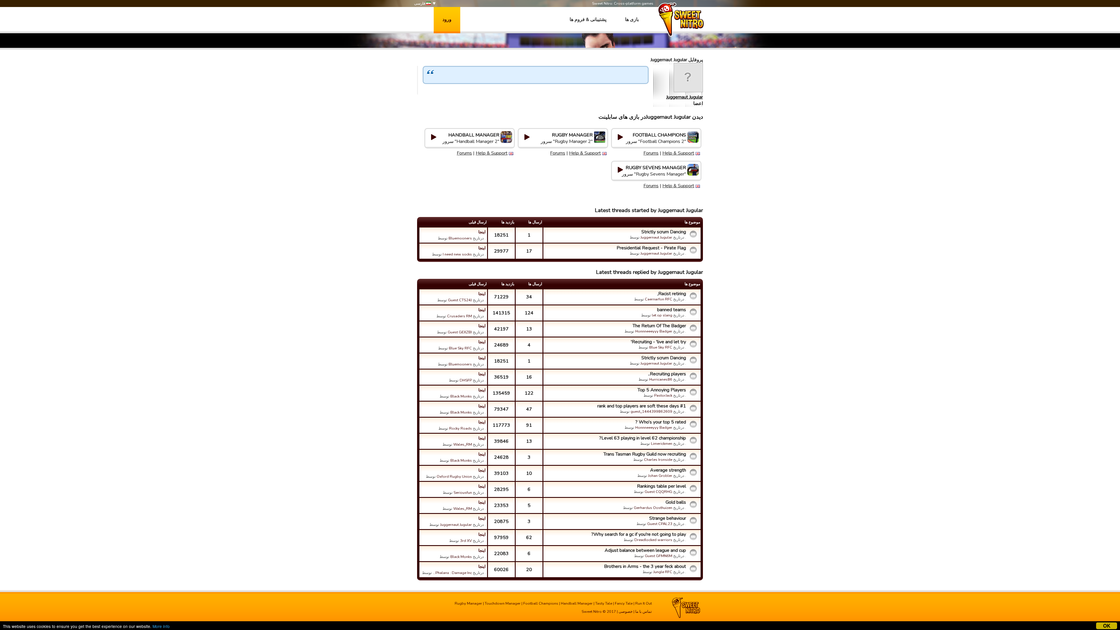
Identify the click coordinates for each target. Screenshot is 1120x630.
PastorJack (663, 395)
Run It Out (643, 603)
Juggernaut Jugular (684, 97)
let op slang (662, 315)
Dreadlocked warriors (653, 539)
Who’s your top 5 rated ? (660, 422)
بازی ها (632, 19)
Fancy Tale (624, 603)
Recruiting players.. (667, 374)
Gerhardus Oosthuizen (653, 507)
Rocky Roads (460, 428)
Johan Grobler (660, 475)
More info (161, 626)
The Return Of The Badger (659, 326)
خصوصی (626, 611)
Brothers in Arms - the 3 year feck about (645, 566)
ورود (447, 19)
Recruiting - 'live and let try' (658, 342)
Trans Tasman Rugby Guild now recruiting (644, 454)
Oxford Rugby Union (454, 476)
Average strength (668, 470)
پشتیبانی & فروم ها (588, 19)
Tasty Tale (603, 603)
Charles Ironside (658, 459)
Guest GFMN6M (658, 556)
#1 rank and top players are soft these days (641, 406)
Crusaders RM (459, 316)
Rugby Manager (468, 603)
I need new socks (457, 254)
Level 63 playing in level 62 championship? (642, 438)
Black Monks (461, 396)
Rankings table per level (661, 486)
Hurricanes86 (660, 379)
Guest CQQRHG (658, 491)
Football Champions (540, 603)
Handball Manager (577, 603)
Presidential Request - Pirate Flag (651, 248)
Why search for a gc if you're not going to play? (638, 534)
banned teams (671, 310)
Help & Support (678, 153)
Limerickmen (661, 443)
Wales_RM (462, 444)
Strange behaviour (667, 518)
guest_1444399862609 (651, 411)
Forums (651, 153)
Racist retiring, (671, 294)
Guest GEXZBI (460, 332)
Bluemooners (460, 238)
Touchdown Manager (503, 603)
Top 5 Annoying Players (662, 390)
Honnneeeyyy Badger (653, 331)
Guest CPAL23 (659, 523)
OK (1106, 625)
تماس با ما (643, 611)
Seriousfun (463, 492)
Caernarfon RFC (658, 299)
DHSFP (466, 380)
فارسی (420, 3)
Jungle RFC (662, 572)
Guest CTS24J (460, 300)
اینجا (482, 232)
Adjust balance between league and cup (645, 550)
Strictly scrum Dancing (663, 232)
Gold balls (676, 502)
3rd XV (466, 540)
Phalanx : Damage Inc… (452, 572)
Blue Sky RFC (660, 347)
